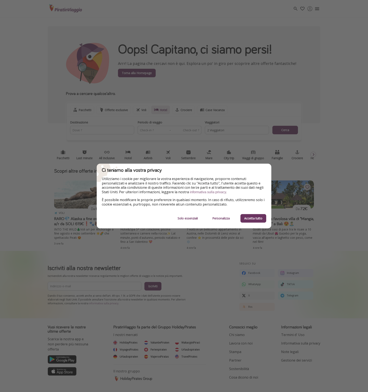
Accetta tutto (253, 218)
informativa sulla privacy (208, 192)
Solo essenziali (188, 218)
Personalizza (221, 218)
